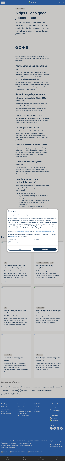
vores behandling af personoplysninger (44, 231)
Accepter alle (45, 249)
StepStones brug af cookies (23, 231)
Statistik (37, 239)
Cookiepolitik (13, 236)
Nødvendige (13, 239)
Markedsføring (14, 242)
